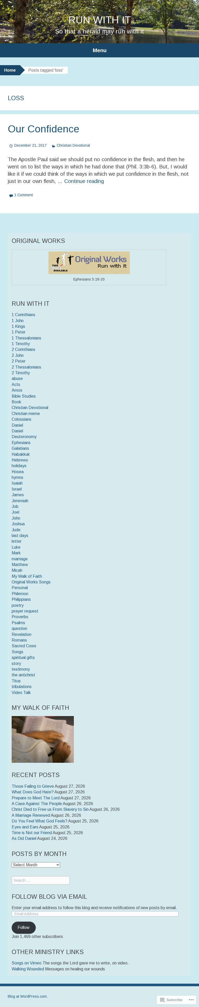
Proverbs (20, 617)
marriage (20, 559)
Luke (16, 547)
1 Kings (18, 326)
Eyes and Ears (25, 827)
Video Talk (21, 692)
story (16, 663)
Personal (20, 588)
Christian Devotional (73, 145)
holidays (19, 466)
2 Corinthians (23, 349)
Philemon (20, 593)
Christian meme (26, 413)
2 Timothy (21, 373)
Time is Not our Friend (32, 833)
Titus (16, 681)
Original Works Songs (31, 582)
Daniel (17, 425)
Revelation (21, 634)
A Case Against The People (37, 803)
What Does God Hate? (33, 792)
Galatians (20, 448)
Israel (17, 489)
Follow (24, 927)
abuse (17, 378)
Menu (99, 50)
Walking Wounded (28, 969)
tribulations (22, 686)
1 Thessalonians (26, 338)
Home (10, 70)
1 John (18, 320)
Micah (17, 570)
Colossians (21, 419)
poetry (18, 605)
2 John (18, 355)
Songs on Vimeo (26, 963)
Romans (19, 640)
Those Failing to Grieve (33, 786)
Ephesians (21, 442)
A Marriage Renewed (31, 815)
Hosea (18, 472)
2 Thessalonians (26, 367)
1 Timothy (21, 344)
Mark (16, 553)
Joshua (18, 524)
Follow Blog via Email (49, 896)
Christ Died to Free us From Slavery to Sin (50, 809)
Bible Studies (24, 396)
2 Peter (18, 361)
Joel (15, 512)
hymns (17, 477)
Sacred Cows (24, 646)
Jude (16, 530)
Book (16, 402)
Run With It (99, 19)
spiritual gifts (23, 657)
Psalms (18, 623)
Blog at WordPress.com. (28, 996)
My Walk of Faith (27, 576)
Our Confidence (43, 128)
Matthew (20, 564)
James (18, 495)
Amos (17, 390)
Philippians (21, 599)
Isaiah (17, 483)
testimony (21, 669)
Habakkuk (21, 454)
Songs (17, 652)
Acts (16, 384)
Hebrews (20, 460)
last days (20, 535)
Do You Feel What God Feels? (39, 821)
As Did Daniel (24, 838)
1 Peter (18, 332)
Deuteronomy (24, 436)
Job (15, 506)
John (16, 518)
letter (17, 541)
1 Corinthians (23, 314)
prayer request (25, 611)
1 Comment (23, 195)
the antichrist (23, 675)
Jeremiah (20, 501)
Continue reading (84, 181)
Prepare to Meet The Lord (36, 798)
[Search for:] (41, 880)
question (19, 628)
